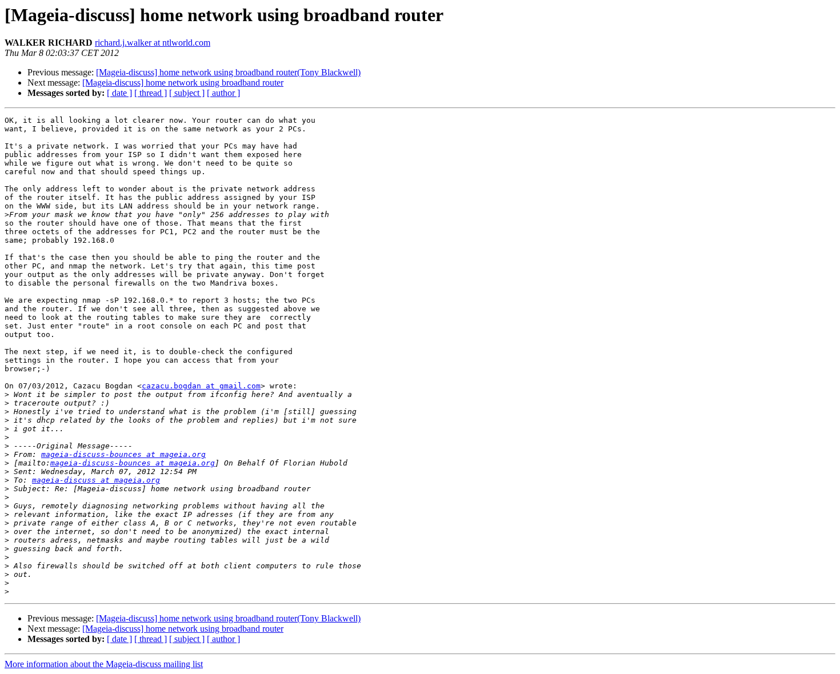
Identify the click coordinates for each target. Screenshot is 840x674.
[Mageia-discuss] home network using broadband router (182, 82)
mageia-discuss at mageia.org (96, 480)
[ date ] (119, 93)
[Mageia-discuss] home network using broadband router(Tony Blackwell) (228, 72)
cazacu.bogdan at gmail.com (201, 386)
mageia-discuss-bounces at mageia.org (123, 454)
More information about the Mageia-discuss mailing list (104, 664)
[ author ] (223, 93)
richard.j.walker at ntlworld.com (152, 42)
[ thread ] (150, 93)
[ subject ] (187, 93)
